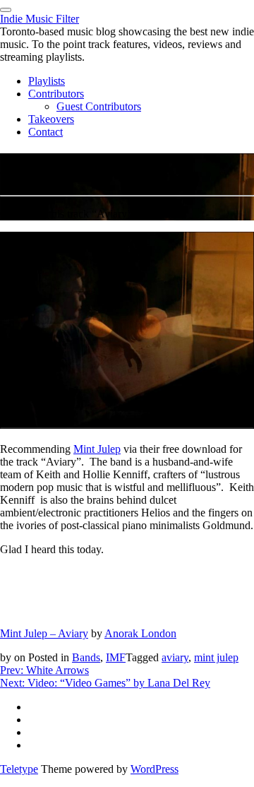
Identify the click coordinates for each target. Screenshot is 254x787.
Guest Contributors (98, 106)
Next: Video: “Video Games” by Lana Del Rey (105, 683)
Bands (86, 657)
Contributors (56, 94)
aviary (175, 657)
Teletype (19, 769)
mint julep (216, 657)
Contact (45, 132)
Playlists (46, 81)
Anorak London (140, 633)
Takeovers (51, 119)
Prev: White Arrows (44, 670)
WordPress (155, 769)
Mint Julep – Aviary (44, 633)
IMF (116, 657)
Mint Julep (97, 449)
